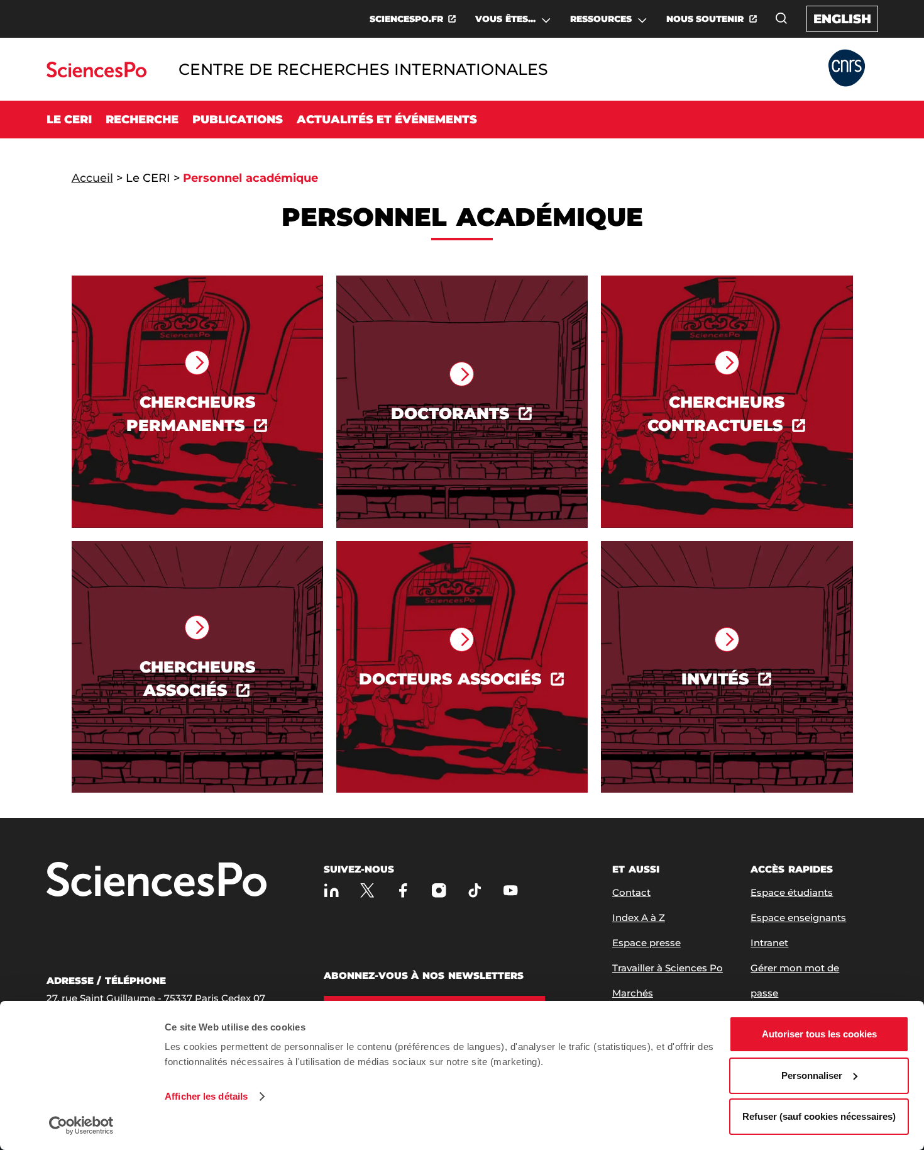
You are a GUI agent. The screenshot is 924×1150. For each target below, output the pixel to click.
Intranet (769, 943)
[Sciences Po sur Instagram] (439, 890)
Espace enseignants (798, 918)
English (842, 18)
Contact (631, 892)
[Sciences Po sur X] (367, 890)
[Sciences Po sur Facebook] (403, 890)
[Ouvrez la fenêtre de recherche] (781, 18)
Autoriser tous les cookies (819, 1034)
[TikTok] (475, 890)
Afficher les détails (206, 1096)
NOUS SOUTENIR (705, 19)
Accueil (92, 178)
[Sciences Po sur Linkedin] (331, 890)
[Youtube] (511, 890)
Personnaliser (811, 1075)
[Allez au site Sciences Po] (96, 74)
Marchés (632, 993)
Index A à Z (638, 918)
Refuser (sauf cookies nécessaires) (819, 1116)
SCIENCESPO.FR (406, 19)
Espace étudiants (792, 892)
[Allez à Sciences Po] (157, 880)
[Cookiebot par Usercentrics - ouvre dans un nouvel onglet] (81, 1125)
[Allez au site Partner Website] (847, 69)
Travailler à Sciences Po (667, 968)
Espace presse (646, 943)
